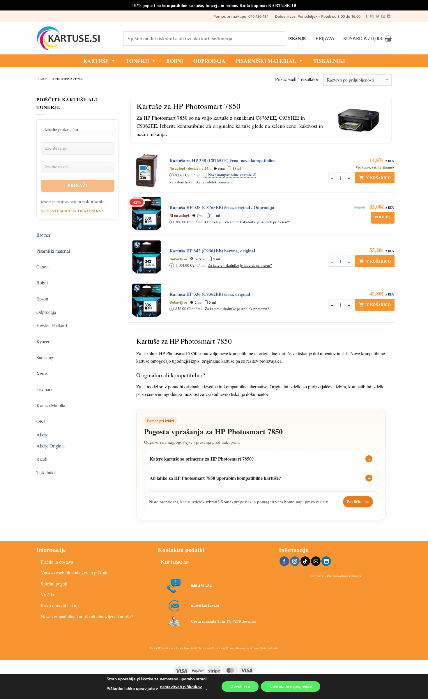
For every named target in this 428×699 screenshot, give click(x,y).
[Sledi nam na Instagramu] (372, 17)
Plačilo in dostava (57, 562)
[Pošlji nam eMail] (383, 17)
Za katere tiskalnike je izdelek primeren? (201, 182)
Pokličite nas (358, 501)
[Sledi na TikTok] (305, 561)
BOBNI (174, 61)
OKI (40, 421)
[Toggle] (108, 232)
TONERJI (137, 61)
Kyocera (44, 341)
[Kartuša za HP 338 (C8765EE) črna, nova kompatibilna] (146, 170)
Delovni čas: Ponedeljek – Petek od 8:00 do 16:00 (317, 16)
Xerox (42, 373)
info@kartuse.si (205, 605)
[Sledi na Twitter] (377, 17)
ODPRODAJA (209, 61)
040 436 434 (201, 586)
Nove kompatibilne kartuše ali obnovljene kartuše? (87, 616)
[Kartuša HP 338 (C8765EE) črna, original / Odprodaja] (146, 214)
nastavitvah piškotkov (181, 687)
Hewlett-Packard (51, 325)
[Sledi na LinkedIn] (388, 17)
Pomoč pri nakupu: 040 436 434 (240, 16)
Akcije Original (50, 446)
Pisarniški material (266, 61)
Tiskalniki (329, 61)
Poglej (383, 217)
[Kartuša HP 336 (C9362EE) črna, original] (146, 300)
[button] (325, 38)
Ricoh (41, 459)
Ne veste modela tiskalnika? (72, 210)
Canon (42, 266)
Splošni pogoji (54, 584)
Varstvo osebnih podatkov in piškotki (75, 572)
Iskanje (297, 38)
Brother (43, 235)
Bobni (42, 282)
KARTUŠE (96, 61)
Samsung (44, 357)
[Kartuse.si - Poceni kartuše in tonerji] (75, 38)
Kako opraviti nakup (60, 605)
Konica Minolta (50, 405)
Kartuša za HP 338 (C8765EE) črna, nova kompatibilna (222, 160)
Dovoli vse (240, 686)
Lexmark (44, 389)
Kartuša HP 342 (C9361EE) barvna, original (212, 251)
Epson (42, 298)
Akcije (42, 434)
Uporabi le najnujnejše (291, 686)
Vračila (47, 594)
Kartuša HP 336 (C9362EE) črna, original (209, 294)
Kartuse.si (175, 562)
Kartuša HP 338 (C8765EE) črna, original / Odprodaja (221, 207)
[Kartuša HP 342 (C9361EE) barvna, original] (146, 257)
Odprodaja (46, 312)
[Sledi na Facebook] (366, 17)
